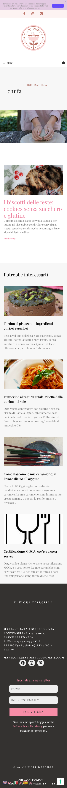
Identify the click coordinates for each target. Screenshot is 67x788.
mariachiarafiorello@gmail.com (34, 657)
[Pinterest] (41, 14)
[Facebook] (24, 14)
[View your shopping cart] (63, 63)
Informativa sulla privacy (27, 726)
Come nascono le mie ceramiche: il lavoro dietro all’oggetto (30, 476)
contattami (58, 6)
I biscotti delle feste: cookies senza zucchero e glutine (33, 208)
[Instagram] (32, 14)
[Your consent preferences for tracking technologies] (60, 781)
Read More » (10, 238)
